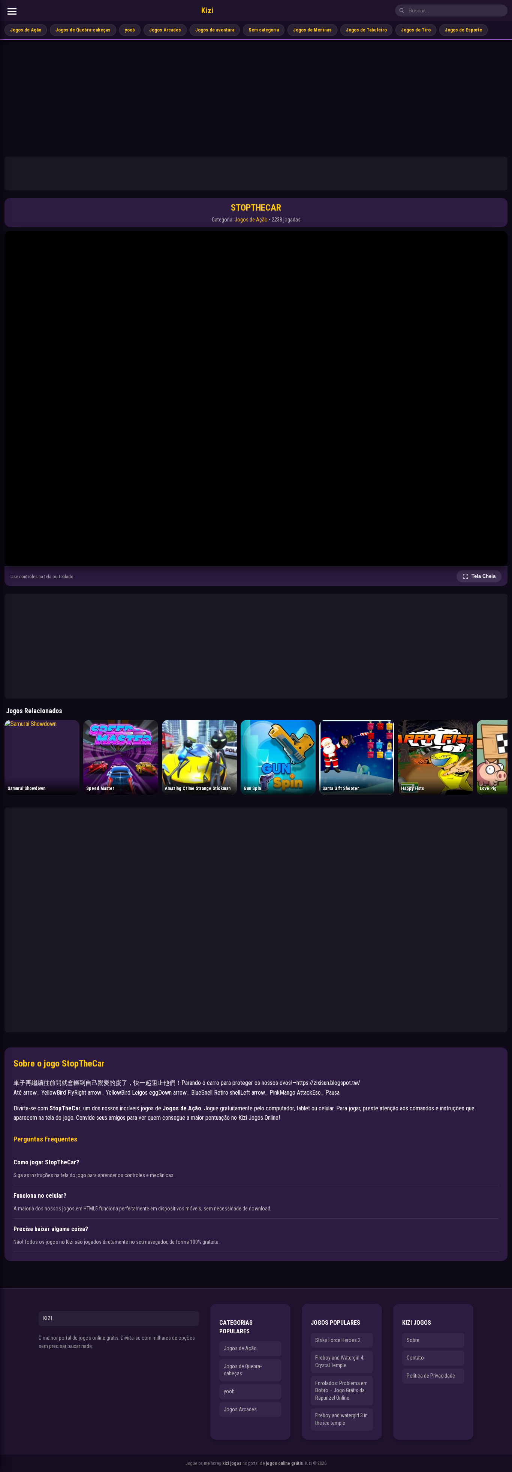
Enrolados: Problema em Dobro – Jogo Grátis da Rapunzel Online (341, 1390)
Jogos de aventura (214, 30)
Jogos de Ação (25, 30)
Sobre (413, 1340)
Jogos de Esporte (463, 30)
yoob (130, 30)
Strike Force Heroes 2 (338, 1340)
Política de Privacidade (431, 1376)
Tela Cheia (484, 576)
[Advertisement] (256, 95)
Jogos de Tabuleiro (366, 30)
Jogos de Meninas (312, 30)
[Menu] (11, 11)
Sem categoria (264, 30)
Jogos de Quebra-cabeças (83, 30)
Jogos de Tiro (416, 30)
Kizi (207, 10)
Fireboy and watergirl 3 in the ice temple (341, 1419)
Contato (415, 1358)
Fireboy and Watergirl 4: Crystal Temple (339, 1361)
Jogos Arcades (165, 30)
